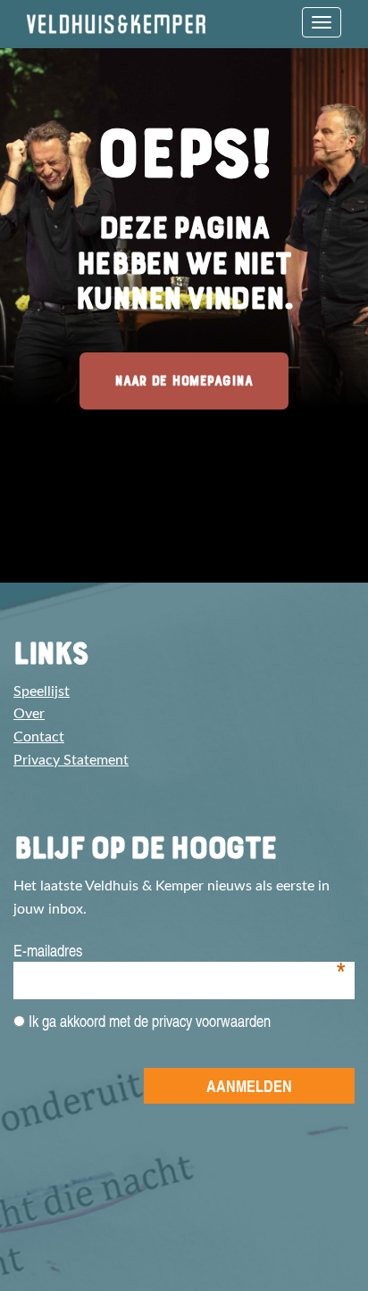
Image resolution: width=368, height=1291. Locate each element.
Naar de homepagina (184, 380)
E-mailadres (179, 951)
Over (29, 714)
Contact (38, 737)
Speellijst (41, 691)
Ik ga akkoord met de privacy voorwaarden (148, 1020)
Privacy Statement (71, 760)
